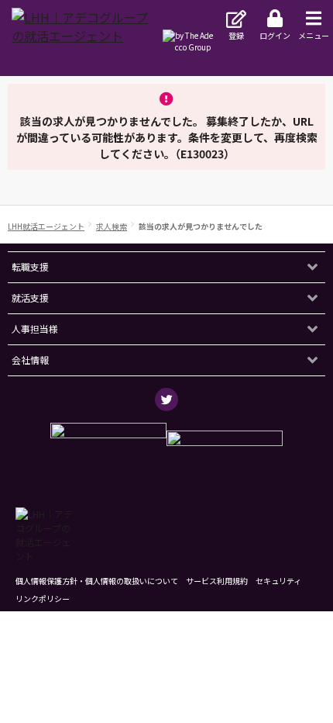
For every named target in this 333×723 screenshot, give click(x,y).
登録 (236, 35)
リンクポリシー (42, 598)
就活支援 (30, 297)
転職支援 (30, 266)
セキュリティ (278, 580)
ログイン (274, 35)
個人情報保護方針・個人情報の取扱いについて (96, 580)
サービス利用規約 (217, 580)
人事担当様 (35, 328)
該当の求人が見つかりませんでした (201, 226)
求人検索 (111, 226)
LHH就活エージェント (46, 226)
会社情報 (30, 359)
